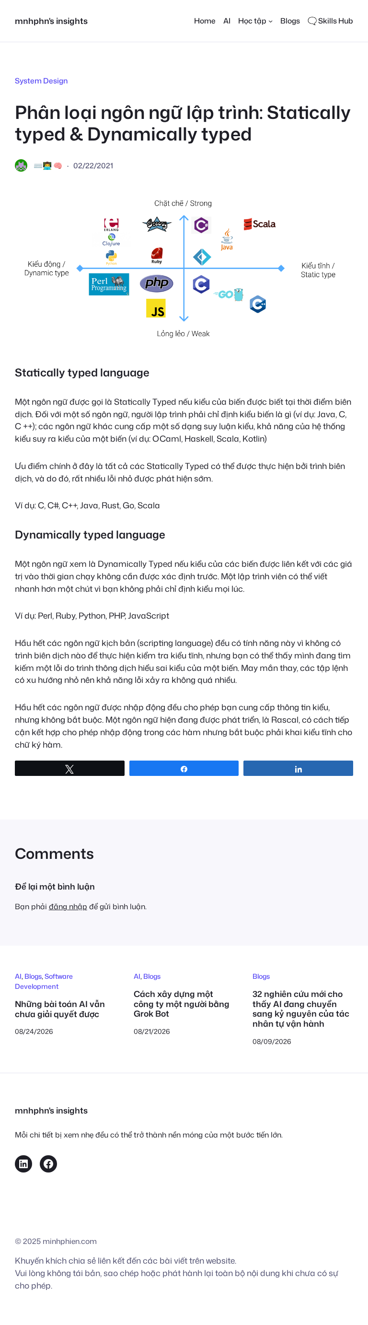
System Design (41, 80)
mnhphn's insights (51, 21)
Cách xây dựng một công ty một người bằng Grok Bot (182, 1004)
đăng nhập (68, 906)
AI (18, 976)
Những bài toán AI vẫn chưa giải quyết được (60, 1009)
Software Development (44, 981)
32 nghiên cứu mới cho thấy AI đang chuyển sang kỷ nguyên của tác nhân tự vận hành (301, 1009)
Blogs (33, 976)
